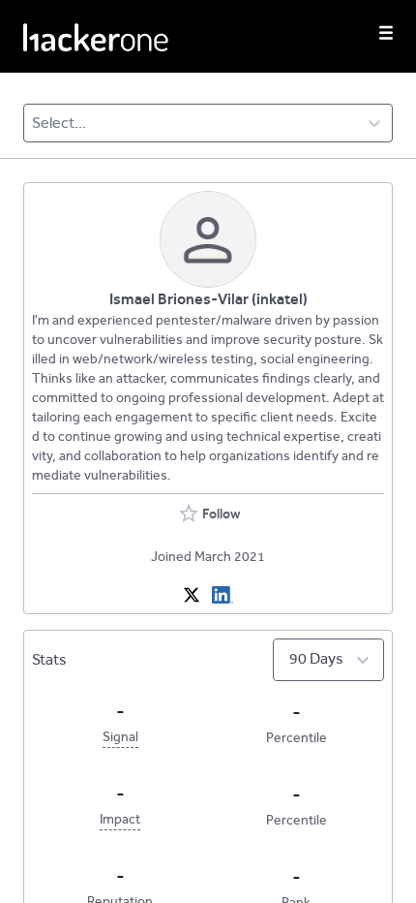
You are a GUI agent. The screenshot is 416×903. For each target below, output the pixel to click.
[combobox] (33, 123)
